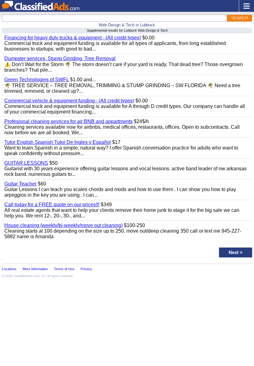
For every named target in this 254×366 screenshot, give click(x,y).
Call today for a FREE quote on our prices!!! (51, 204)
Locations (9, 269)
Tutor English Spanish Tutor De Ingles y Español (57, 142)
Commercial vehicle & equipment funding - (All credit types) (69, 100)
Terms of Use (64, 269)
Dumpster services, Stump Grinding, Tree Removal (60, 58)
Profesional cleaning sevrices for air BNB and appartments (68, 121)
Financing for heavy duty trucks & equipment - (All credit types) (72, 37)
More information (35, 269)
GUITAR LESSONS (26, 163)
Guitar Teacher (20, 183)
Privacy (86, 269)
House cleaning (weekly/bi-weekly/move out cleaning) (63, 225)
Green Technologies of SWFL (36, 79)
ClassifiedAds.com (26, 276)
